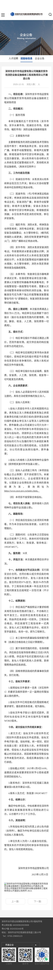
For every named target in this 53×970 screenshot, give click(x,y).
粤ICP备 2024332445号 (13, 929)
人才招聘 (13, 58)
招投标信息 (26, 58)
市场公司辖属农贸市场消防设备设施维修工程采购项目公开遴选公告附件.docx (26, 889)
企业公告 (39, 58)
